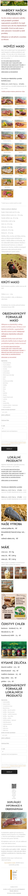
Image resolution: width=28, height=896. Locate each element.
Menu (25, 3)
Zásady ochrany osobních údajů (18, 442)
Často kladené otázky (9, 862)
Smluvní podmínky (6, 444)
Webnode (18, 893)
